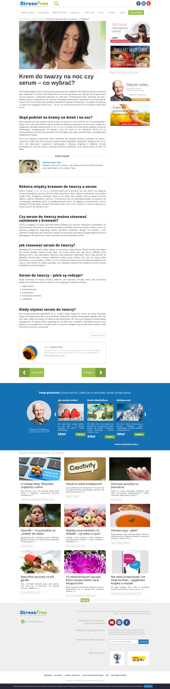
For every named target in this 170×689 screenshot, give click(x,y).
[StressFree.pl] (34, 4)
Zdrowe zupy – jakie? (124, 530)
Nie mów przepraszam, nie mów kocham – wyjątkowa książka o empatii (128, 580)
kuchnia (111, 12)
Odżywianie (37, 499)
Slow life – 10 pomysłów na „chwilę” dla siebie (38, 531)
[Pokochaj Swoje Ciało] (130, 57)
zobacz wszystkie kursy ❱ (126, 444)
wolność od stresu (134, 594)
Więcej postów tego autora (54, 355)
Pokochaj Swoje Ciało (51, 162)
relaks (24, 546)
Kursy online (136, 12)
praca (100, 12)
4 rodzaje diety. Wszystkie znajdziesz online (37, 485)
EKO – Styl (89, 12)
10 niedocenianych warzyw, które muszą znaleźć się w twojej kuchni (83, 580)
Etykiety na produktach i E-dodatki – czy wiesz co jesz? (83, 531)
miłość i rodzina (60, 12)
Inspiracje (75, 12)
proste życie (43, 12)
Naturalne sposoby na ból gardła (37, 578)
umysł (76, 496)
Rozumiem (148, 686)
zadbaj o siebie (28, 12)
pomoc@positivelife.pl (34, 621)
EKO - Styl (81, 546)
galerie (123, 12)
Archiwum (115, 594)
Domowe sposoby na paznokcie (124, 485)
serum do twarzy (41, 191)
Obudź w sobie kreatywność (84, 484)
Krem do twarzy (58, 127)
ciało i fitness (26, 499)
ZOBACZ (80, 434)
